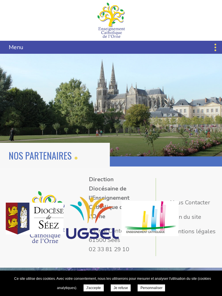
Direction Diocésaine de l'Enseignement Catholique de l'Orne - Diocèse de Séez (111, 20)
